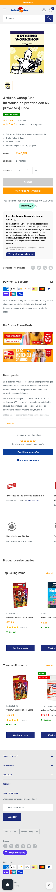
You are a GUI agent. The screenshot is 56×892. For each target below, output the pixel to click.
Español (8, 832)
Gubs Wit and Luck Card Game (19, 617)
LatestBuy (8, 120)
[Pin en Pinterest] (39, 268)
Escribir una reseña (28, 452)
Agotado (28, 182)
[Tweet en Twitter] (45, 268)
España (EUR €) (27, 832)
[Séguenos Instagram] (17, 846)
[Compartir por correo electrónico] (51, 268)
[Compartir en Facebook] (33, 268)
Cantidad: (7, 170)
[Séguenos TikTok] (35, 846)
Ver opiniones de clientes (20, 254)
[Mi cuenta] (44, 9)
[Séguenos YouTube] (29, 846)
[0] (50, 10)
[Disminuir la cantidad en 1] (19, 170)
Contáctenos (28, 2)
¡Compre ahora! (33, 500)
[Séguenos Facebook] (5, 846)
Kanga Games (12, 613)
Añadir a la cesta (20, 648)
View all (49, 573)
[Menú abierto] (4, 10)
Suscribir (12, 817)
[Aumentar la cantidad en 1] (36, 170)
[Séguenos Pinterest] (23, 846)
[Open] (7, 884)
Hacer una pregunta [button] (28, 459)
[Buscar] (49, 18)
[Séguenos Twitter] (11, 846)
